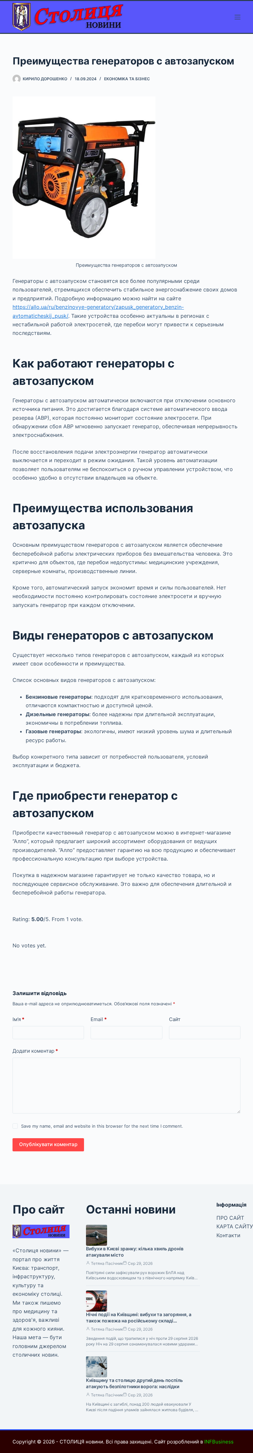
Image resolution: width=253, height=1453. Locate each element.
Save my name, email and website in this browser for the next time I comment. (102, 1126)
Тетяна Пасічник (107, 1263)
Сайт (175, 1019)
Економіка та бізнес (127, 78)
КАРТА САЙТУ (234, 1226)
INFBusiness (219, 1442)
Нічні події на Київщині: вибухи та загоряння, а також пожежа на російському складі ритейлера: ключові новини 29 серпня (138, 1321)
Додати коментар (35, 1051)
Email (99, 1019)
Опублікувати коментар (48, 1144)
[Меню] (237, 17)
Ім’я (18, 1019)
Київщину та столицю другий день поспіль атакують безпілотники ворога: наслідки (134, 1383)
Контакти (228, 1235)
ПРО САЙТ (230, 1218)
